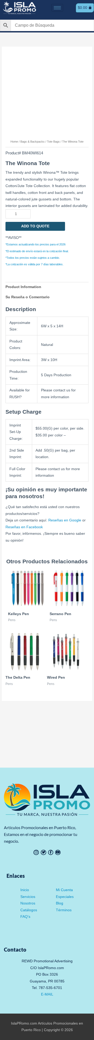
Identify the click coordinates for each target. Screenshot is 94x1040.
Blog (59, 903)
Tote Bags (53, 141)
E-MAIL (47, 994)
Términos (64, 910)
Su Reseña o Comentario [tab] (27, 297)
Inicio (24, 890)
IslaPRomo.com (24, 1023)
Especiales (65, 897)
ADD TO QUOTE (35, 226)
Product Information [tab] (23, 287)
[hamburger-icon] (57, 8)
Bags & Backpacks (32, 141)
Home (14, 141)
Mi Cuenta (64, 890)
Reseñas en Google (64, 520)
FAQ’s (25, 917)
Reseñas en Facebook (24, 527)
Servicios (27, 897)
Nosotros (27, 903)
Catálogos (28, 910)
